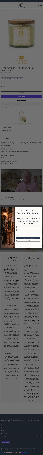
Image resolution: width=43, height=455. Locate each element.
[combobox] (18, 230)
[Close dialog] (41, 208)
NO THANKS (28, 240)
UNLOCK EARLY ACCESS (28, 238)
